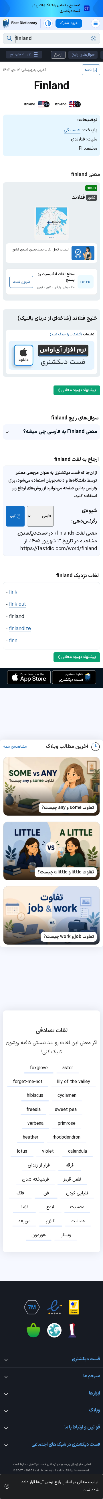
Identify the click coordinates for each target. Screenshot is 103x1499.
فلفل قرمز (72, 1179)
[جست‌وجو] (9, 38)
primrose (67, 1123)
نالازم (51, 1221)
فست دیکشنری (37, 1464)
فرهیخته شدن (35, 1179)
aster (67, 1068)
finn (13, 640)
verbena (35, 1123)
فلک (20, 1193)
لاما (24, 1207)
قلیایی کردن (77, 1193)
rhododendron (66, 1137)
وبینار (66, 1235)
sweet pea (66, 1109)
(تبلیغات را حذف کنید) (66, 334)
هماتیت (78, 1221)
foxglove (39, 1068)
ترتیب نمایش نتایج (20, 54)
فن (46, 1193)
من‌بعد (24, 1221)
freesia (33, 1109)
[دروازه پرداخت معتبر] (74, 1307)
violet (48, 1151)
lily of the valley (73, 1081)
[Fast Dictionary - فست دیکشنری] (20, 23)
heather (30, 1137)
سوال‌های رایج (83, 55)
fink (13, 591)
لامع (50, 1207)
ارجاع (58, 55)
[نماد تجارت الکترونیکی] (54, 1307)
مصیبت (77, 1207)
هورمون (38, 1235)
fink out (17, 603)
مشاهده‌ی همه (15, 746)
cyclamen (67, 1095)
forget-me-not (28, 1081)
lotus (22, 1151)
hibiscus (35, 1095)
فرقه (70, 1165)
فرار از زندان (39, 1165)
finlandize (20, 628)
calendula (77, 1151)
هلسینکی (72, 130)
